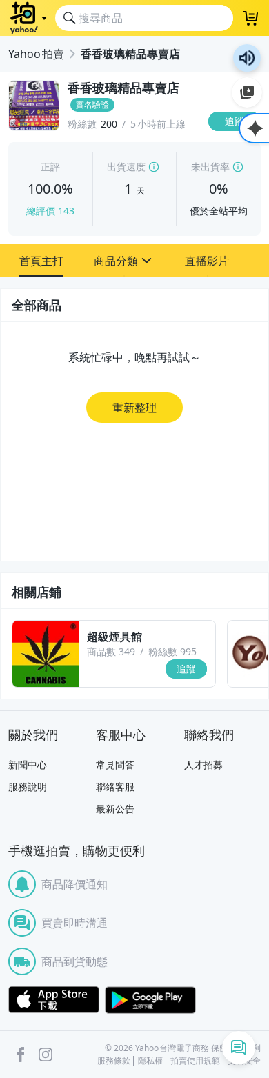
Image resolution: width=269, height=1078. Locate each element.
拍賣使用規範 (195, 1061)
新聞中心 (27, 764)
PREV (10, 654)
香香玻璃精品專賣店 (130, 53)
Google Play (150, 1000)
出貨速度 (126, 166)
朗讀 (247, 58)
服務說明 (27, 786)
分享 (237, 147)
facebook (20, 1054)
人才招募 (203, 764)
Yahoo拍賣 (36, 53)
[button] (41, 260)
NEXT (258, 654)
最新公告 (115, 808)
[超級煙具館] (45, 654)
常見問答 (115, 764)
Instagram (45, 1054)
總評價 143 (50, 210)
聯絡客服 (115, 786)
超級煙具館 (114, 636)
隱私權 (150, 1061)
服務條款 (113, 1061)
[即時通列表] (238, 1047)
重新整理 (134, 407)
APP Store (53, 1000)
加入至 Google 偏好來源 (247, 92)
